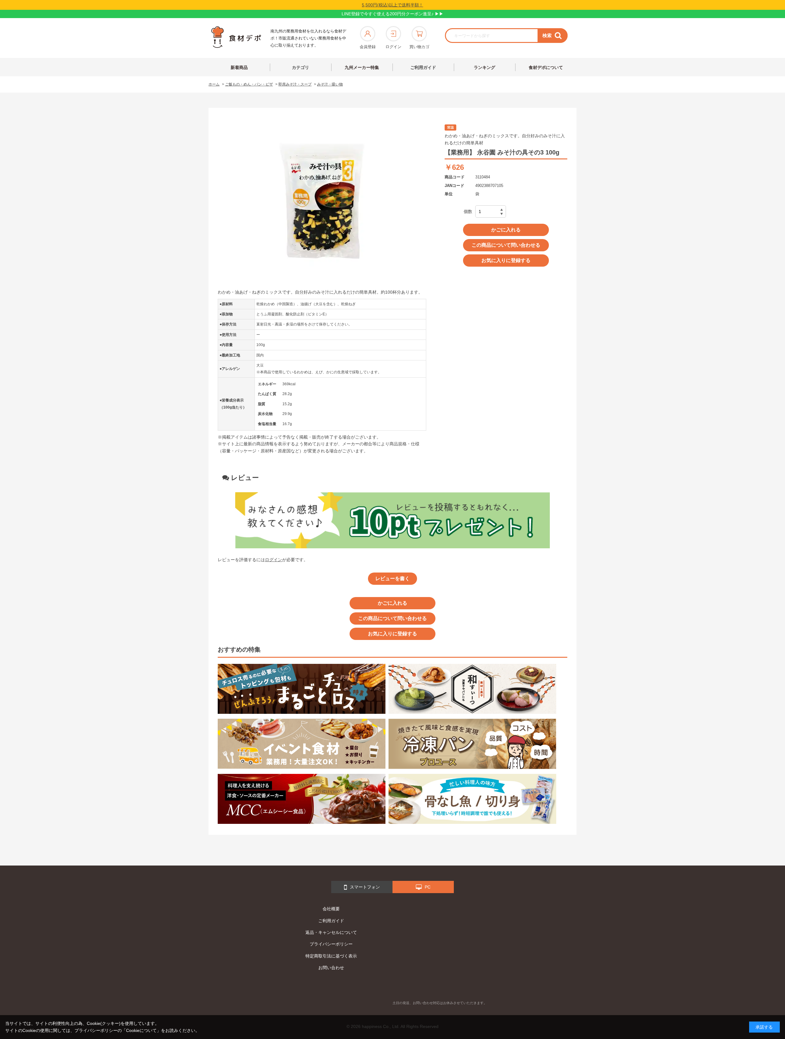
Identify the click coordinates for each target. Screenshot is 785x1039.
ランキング (484, 67)
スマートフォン (365, 887)
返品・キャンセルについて (331, 932)
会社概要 (331, 908)
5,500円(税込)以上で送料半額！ (392, 4)
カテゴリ (300, 67)
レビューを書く (392, 578)
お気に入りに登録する (505, 260)
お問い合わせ (331, 967)
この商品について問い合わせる (506, 245)
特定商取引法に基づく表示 (331, 955)
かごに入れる (506, 229)
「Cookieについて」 (141, 1030)
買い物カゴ (419, 46)
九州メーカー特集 (362, 67)
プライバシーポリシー (331, 944)
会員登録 (368, 46)
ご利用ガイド (423, 67)
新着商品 (239, 67)
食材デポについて (546, 67)
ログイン (393, 46)
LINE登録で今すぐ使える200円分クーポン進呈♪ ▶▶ (392, 13)
